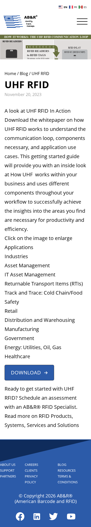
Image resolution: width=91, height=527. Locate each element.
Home (11, 73)
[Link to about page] (20, 516)
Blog (24, 73)
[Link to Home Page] (20, 21)
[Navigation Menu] (82, 21)
